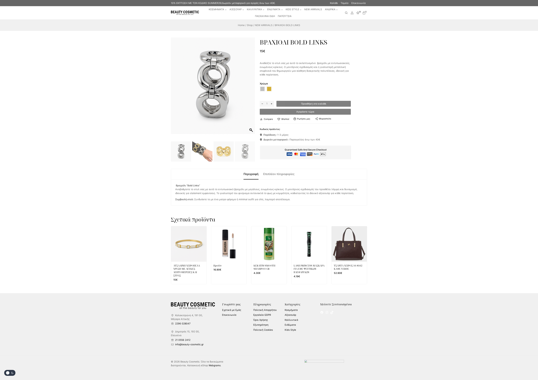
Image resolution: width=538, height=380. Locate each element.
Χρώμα (264, 83)
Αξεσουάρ (290, 314)
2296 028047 (183, 323)
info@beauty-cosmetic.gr (189, 344)
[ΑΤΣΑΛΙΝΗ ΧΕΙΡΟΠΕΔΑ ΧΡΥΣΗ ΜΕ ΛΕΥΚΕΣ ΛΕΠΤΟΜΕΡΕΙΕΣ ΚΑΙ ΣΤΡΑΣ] (189, 244)
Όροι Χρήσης (260, 320)
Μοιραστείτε (325, 118)
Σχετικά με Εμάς (231, 310)
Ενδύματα (290, 324)
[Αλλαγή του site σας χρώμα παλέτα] (9, 373)
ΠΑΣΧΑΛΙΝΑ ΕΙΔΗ (265, 16)
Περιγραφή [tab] (251, 174)
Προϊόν (217, 265)
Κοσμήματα (291, 310)
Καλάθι (334, 3)
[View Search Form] (346, 12)
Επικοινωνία (358, 3)
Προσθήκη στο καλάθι (313, 103)
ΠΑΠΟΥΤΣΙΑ (285, 16)
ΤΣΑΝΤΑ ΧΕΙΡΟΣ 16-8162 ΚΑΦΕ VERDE (348, 267)
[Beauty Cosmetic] (185, 13)
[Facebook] (322, 312)
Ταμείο (344, 3)
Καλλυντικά (291, 320)
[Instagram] (327, 312)
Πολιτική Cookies (263, 329)
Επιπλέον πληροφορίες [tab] (278, 174)
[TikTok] (332, 312)
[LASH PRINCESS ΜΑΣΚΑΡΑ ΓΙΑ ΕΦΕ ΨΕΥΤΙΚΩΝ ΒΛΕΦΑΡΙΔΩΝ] (309, 244)
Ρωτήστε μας (303, 118)
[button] (251, 89)
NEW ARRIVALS (313, 9)
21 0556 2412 (182, 340)
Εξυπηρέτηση (260, 324)
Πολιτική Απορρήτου (265, 310)
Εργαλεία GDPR (262, 314)
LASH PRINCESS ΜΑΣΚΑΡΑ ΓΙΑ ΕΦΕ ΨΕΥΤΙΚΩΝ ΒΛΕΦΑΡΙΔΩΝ (309, 269)
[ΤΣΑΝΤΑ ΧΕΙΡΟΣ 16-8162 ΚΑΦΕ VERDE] (349, 244)
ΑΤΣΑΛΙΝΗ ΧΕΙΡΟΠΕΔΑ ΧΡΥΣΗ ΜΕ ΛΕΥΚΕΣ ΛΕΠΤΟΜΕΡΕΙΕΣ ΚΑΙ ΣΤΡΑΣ (186, 270)
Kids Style (290, 329)
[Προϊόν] (229, 244)
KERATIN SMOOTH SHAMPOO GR (264, 267)
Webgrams (215, 365)
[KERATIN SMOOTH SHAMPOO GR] (269, 244)
